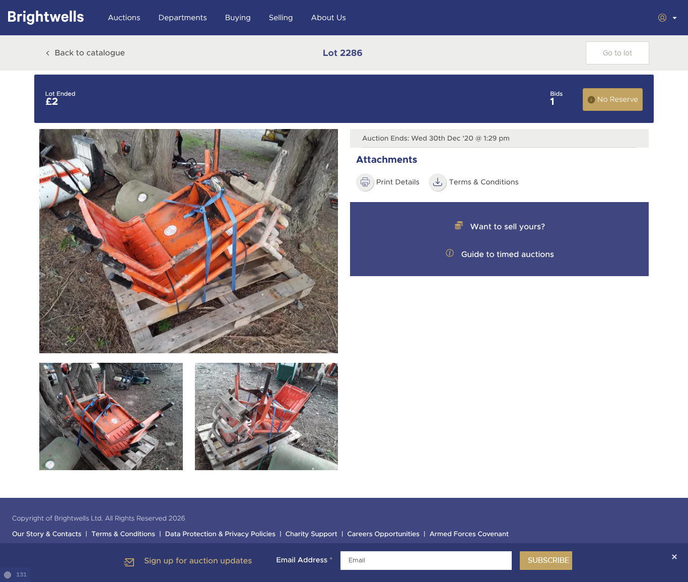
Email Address (304, 560)
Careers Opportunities (384, 534)
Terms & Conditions (123, 534)
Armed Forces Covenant (469, 534)
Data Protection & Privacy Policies (220, 534)
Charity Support (311, 534)
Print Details (398, 182)
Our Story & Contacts (47, 534)
